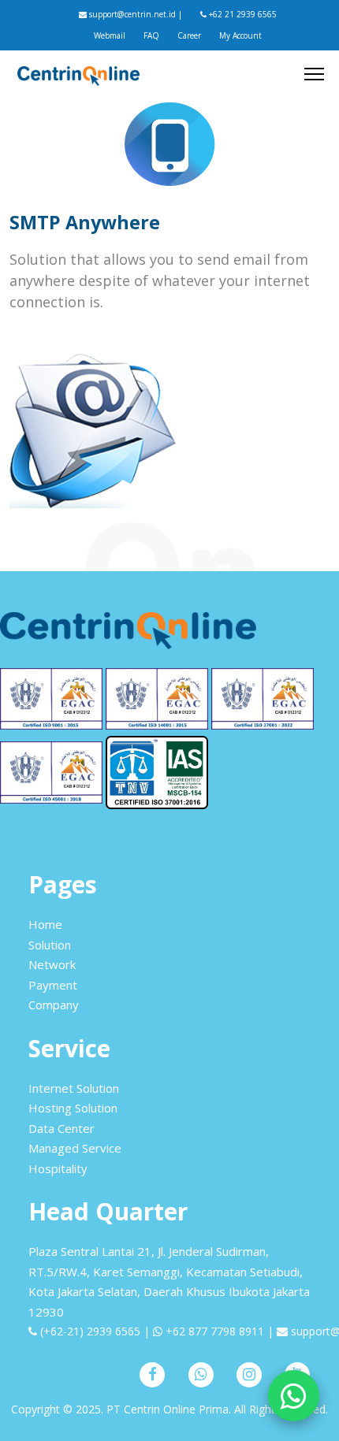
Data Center (61, 1128)
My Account (240, 35)
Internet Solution (73, 1088)
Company (53, 1004)
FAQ (151, 35)
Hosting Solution (72, 1108)
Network (52, 964)
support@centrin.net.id (131, 14)
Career (189, 35)
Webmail (109, 35)
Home (45, 924)
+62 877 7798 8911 (213, 1331)
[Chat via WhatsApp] (293, 1395)
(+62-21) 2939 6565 (88, 1331)
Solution (49, 945)
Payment (52, 985)
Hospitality (58, 1168)
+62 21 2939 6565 (242, 14)
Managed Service (74, 1148)
